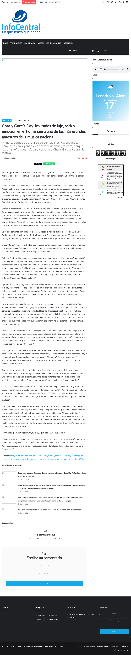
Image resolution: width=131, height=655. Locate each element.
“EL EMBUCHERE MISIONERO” (49, 2)
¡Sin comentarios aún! (45, 534)
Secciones (68, 43)
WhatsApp (49, 164)
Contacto (104, 607)
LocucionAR (58, 646)
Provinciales (16, 43)
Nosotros (71, 607)
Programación (89, 646)
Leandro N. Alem (53, 43)
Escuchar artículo (22, 120)
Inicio (5, 43)
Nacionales (29, 43)
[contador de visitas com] (110, 156)
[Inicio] (21, 22)
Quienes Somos (102, 646)
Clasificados (114, 646)
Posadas (40, 43)
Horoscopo (119, 197)
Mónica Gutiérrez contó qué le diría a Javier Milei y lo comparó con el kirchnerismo (50, 510)
